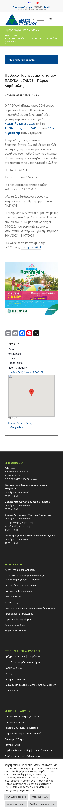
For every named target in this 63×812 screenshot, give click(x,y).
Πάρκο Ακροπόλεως (20, 423)
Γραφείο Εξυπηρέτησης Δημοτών (22, 716)
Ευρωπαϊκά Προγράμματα (19, 619)
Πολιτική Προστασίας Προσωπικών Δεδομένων (30, 607)
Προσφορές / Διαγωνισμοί (19, 613)
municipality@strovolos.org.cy (31, 9)
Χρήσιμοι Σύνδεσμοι (15, 630)
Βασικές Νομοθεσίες (15, 624)
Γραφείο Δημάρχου (15, 722)
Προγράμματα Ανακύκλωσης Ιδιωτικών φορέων (30, 684)
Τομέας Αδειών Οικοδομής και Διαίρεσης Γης (28, 750)
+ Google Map (16, 427)
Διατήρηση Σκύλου (15, 679)
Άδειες (8, 673)
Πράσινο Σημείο (13, 667)
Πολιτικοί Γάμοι (13, 596)
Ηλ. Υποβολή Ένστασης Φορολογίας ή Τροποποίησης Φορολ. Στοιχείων (25, 577)
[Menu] (39, 19)
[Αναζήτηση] (30, 19)
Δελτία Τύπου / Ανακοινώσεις (20, 585)
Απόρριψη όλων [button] (16, 804)
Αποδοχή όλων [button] (40, 796)
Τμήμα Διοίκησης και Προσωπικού (23, 733)
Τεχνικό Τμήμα (12, 744)
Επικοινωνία (11, 690)
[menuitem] (30, 19)
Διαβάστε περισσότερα (42, 804)
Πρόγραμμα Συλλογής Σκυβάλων (22, 656)
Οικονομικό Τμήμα (14, 739)
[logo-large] (26, 19)
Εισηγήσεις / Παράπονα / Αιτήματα (23, 662)
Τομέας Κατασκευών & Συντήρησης (23, 756)
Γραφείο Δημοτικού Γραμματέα (21, 727)
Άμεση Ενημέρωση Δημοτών (20, 569)
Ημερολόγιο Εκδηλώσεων (18, 591)
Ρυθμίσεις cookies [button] (16, 796)
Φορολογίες (11, 602)
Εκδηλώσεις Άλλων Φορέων (25, 372)
